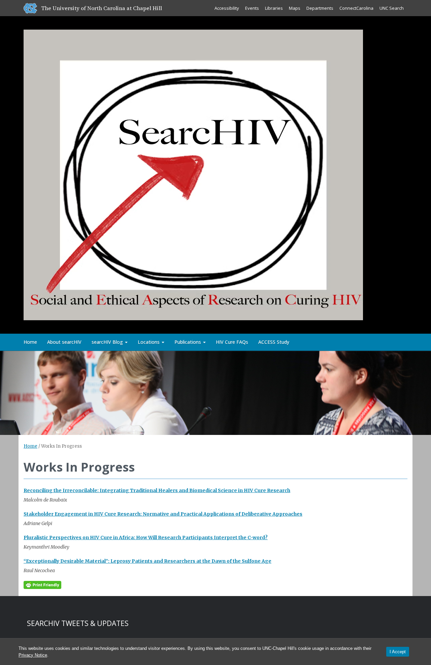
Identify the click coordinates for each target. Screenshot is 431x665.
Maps (294, 8)
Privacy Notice (33, 655)
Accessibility (226, 8)
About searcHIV (64, 342)
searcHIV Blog (108, 342)
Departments (319, 8)
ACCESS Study (273, 342)
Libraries (274, 8)
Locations (149, 342)
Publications (188, 342)
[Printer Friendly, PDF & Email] (42, 585)
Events (252, 8)
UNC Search (391, 8)
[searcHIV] (193, 174)
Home (30, 342)
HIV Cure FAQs (232, 342)
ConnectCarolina (356, 8)
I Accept (398, 651)
